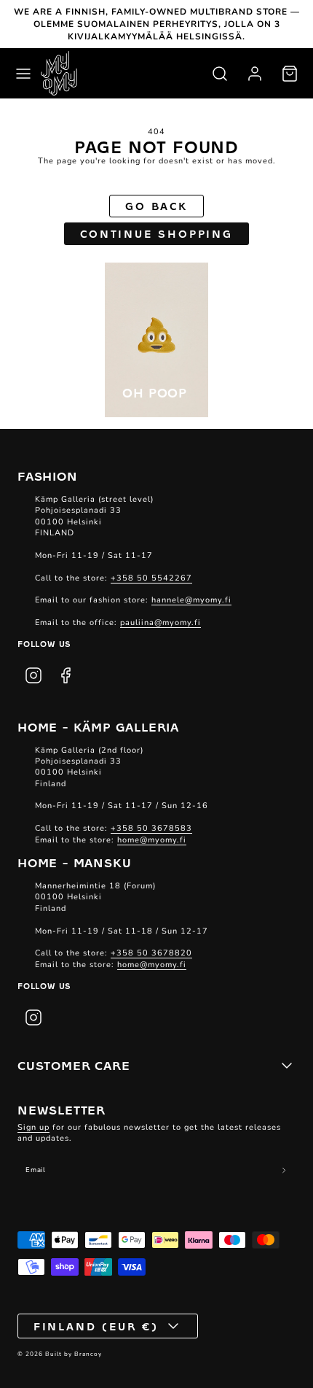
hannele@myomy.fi (191, 599)
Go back (156, 205)
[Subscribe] (284, 1170)
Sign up (33, 1127)
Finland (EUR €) (96, 1326)
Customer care (73, 1065)
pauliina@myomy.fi (160, 622)
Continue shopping (156, 233)
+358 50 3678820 (151, 952)
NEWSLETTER (61, 1109)
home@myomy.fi (151, 839)
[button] (23, 73)
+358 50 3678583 (151, 828)
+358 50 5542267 (151, 578)
